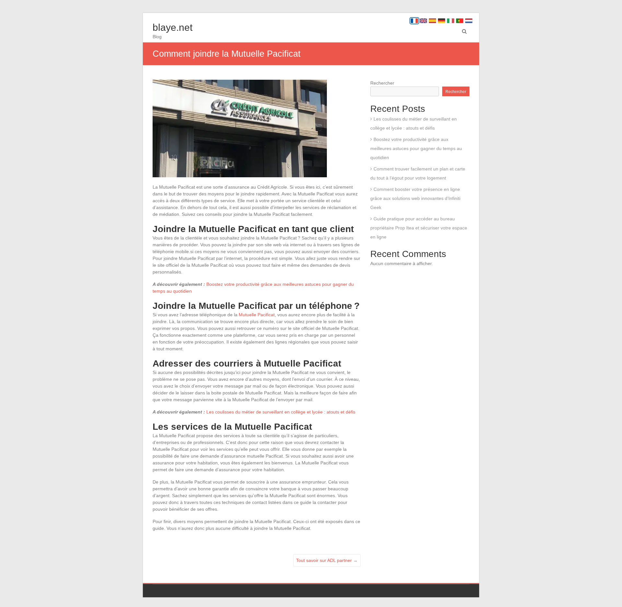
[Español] (432, 20)
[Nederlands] (469, 20)
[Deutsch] (441, 20)
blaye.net (172, 27)
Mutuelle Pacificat (257, 314)
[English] (423, 20)
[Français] (414, 20)
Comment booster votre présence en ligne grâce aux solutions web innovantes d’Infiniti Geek (415, 198)
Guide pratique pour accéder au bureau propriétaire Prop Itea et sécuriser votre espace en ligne (418, 227)
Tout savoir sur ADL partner (327, 560)
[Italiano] (451, 20)
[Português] (460, 20)
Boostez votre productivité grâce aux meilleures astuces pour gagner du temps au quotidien (416, 148)
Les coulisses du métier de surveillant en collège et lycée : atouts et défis (280, 411)
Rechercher (382, 83)
